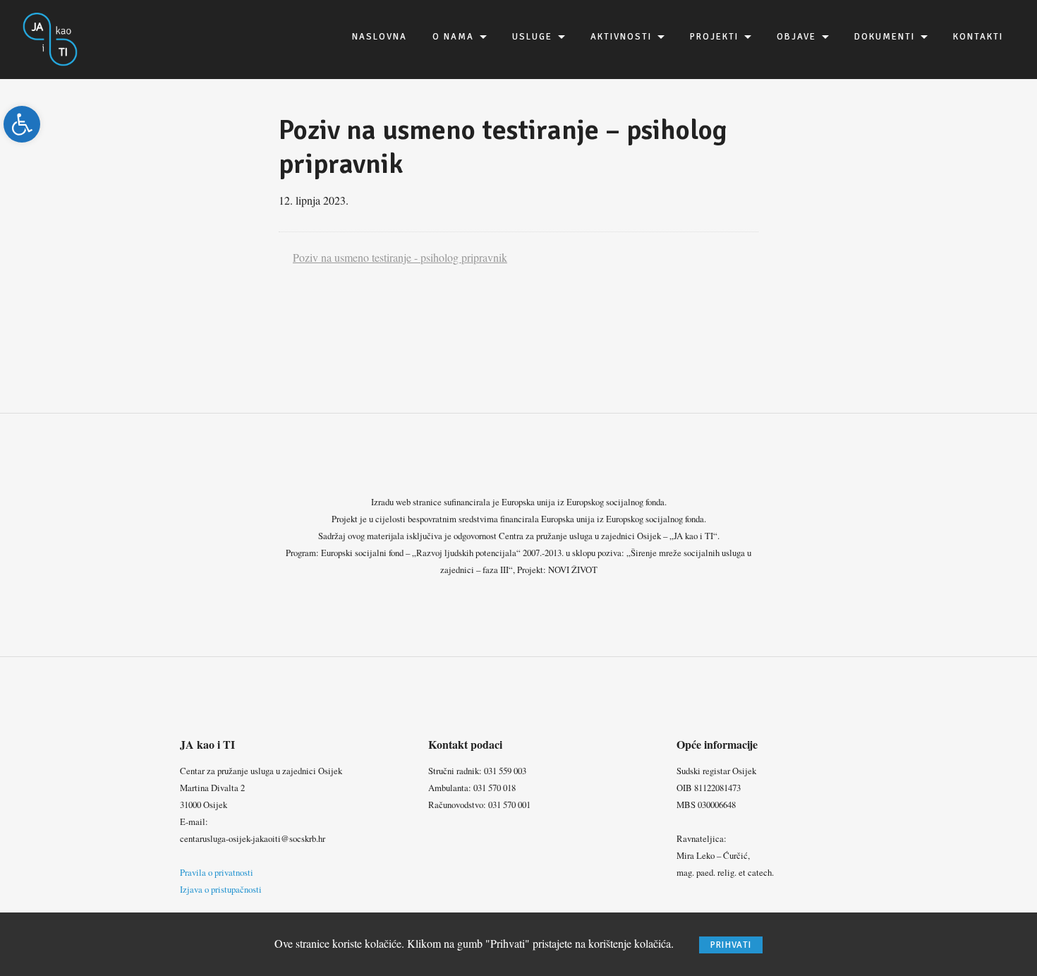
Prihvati (730, 945)
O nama (453, 36)
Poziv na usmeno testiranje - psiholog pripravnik (400, 257)
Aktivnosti (621, 36)
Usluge (532, 36)
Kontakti (978, 36)
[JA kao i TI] (51, 38)
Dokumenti (884, 36)
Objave (796, 36)
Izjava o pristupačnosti (221, 889)
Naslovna (379, 36)
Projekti (714, 36)
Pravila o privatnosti (216, 872)
